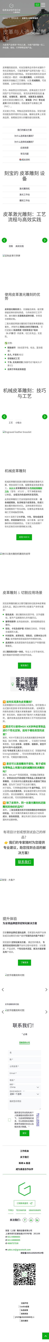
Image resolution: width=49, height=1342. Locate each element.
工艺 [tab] (11, 423)
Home (5, 18)
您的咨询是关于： (16, 1091)
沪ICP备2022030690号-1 (24, 1317)
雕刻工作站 (24, 201)
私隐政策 (24, 1310)
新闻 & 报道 (24, 1163)
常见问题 (24, 154)
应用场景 (24, 148)
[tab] (24, 1012)
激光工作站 (24, 195)
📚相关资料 (24, 160)
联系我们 (24, 665)
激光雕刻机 (24, 189)
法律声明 (24, 1303)
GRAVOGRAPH (35, 1210)
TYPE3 (10, 1210)
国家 (11, 1084)
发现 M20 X (24, 537)
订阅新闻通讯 (22, 1203)
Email (12, 1073)
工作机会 (24, 1150)
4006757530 (12, 1243)
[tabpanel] (24, 315)
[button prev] (4, 240)
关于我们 (24, 1156)
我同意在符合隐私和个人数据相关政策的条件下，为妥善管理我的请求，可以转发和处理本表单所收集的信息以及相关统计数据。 (24, 1120)
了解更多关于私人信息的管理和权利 (37, 1120)
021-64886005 (13, 1240)
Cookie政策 (24, 1306)
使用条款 (24, 1313)
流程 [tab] (11, 246)
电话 (11, 1080)
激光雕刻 (24, 1320)
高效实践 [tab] (20, 246)
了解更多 (24, 962)
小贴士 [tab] (19, 423)
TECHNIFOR (21, 1210)
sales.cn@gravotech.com (19, 1249)
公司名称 (13, 1066)
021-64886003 (13, 1236)
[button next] (44, 240)
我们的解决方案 (24, 130)
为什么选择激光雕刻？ (24, 136)
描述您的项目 (15, 1101)
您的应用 (14, 18)
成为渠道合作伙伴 (24, 1169)
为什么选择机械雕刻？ (24, 142)
